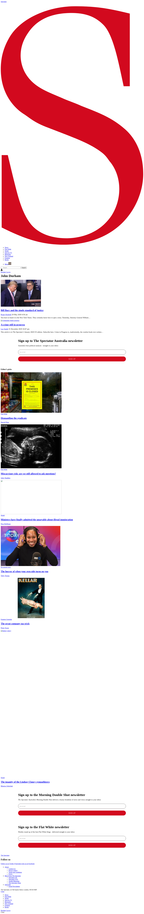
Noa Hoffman (6, 524)
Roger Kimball (6, 315)
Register (3, 272)
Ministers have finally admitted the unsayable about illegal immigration (37, 519)
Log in (8, 272)
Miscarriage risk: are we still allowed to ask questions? (28, 473)
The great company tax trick (15, 623)
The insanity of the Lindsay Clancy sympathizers (25, 782)
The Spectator (5, 855)
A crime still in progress (13, 324)
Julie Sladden (5, 478)
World (3, 515)
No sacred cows (6, 567)
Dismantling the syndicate (14, 418)
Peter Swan (5, 628)
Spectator (4, 1)
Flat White (4, 414)
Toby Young (5, 576)
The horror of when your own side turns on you (24, 571)
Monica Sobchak (7, 786)
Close (2, 891)
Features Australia (6, 619)
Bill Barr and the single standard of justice (22, 310)
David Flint (5, 422)
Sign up (72, 359)
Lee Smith (4, 329)
